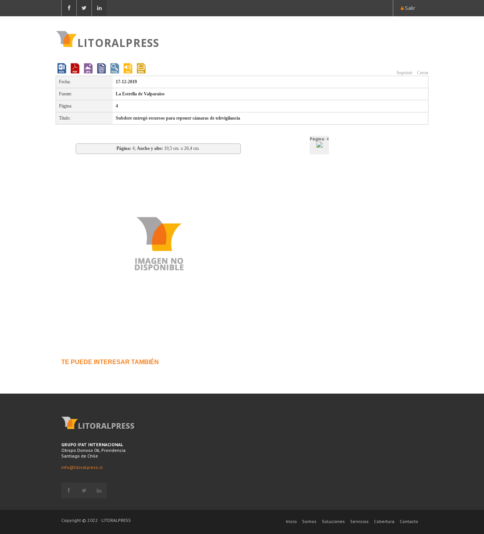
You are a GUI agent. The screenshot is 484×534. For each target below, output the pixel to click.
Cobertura (384, 521)
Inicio (291, 521)
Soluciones (333, 521)
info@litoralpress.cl (82, 467)
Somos (309, 521)
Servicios (359, 521)
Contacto (409, 521)
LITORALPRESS (118, 42)
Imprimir (404, 72)
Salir (409, 8)
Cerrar (422, 72)
